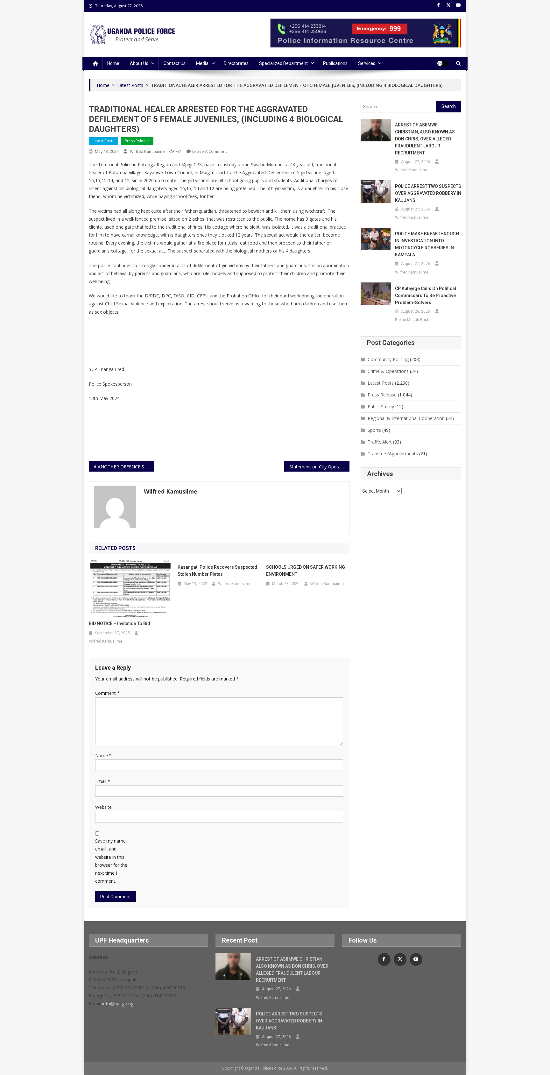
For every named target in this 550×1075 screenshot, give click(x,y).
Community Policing (388, 359)
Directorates (236, 63)
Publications (335, 63)
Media (202, 63)
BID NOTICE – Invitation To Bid (119, 623)
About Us (139, 63)
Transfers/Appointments (393, 454)
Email (102, 781)
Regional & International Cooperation (406, 418)
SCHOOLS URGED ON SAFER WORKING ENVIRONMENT (305, 571)
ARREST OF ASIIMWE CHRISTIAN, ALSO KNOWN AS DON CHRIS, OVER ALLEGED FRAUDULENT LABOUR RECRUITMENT (425, 138)
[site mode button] (443, 63)
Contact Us (175, 63)
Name (103, 755)
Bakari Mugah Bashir (413, 319)
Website (103, 807)
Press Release (137, 141)
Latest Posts (103, 141)
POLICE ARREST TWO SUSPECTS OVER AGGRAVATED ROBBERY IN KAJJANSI (428, 193)
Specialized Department (283, 63)
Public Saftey (381, 406)
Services (366, 63)
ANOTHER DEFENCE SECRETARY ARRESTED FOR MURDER (126, 467)
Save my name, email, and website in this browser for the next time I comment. (111, 861)
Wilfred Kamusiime (147, 151)
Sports (374, 430)
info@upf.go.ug (117, 1003)
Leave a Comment (209, 151)
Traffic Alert (380, 442)
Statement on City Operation (319, 467)
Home (113, 63)
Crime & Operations (388, 371)
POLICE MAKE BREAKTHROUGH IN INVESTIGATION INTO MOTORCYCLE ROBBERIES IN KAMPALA (427, 244)
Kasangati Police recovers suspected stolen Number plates (217, 571)
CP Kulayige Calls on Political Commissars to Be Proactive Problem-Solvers (425, 295)
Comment (107, 693)
